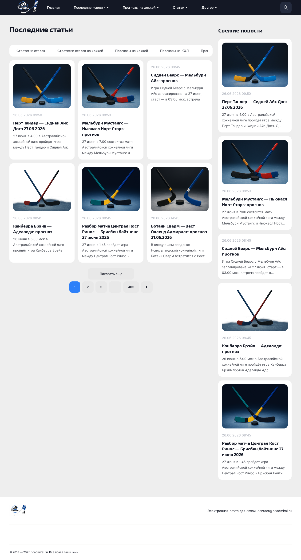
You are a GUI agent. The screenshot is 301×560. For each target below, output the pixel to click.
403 (131, 287)
